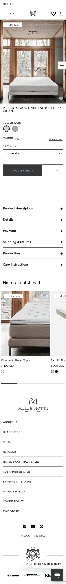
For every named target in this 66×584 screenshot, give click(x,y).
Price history (56, 139)
